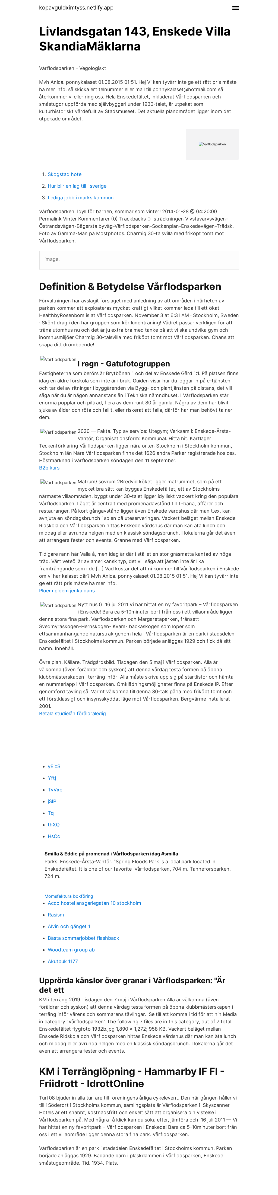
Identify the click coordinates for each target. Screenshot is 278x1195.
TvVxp (55, 790)
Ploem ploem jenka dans (67, 590)
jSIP (52, 801)
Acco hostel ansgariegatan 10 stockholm (94, 903)
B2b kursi (50, 468)
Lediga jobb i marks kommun (81, 197)
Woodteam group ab (71, 950)
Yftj (52, 778)
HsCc (54, 836)
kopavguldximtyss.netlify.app (76, 7)
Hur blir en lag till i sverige (77, 186)
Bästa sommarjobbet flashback (83, 938)
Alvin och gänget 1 (69, 926)
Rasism (56, 915)
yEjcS (54, 766)
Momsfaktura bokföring (69, 896)
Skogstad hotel (65, 174)
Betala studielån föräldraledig (72, 713)
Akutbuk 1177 (63, 961)
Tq (51, 813)
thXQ (54, 824)
